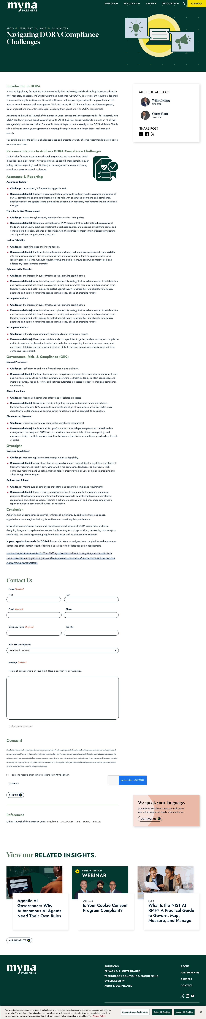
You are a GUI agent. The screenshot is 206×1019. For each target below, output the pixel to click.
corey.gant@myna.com (37, 558)
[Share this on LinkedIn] (141, 134)
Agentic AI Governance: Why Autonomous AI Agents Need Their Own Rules (39, 908)
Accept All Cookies (184, 1012)
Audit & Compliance (118, 986)
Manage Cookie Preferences (135, 1012)
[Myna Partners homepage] (22, 7)
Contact (186, 985)
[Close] (201, 1012)
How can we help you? (20, 644)
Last (68, 594)
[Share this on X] (153, 134)
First (11, 594)
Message (17, 662)
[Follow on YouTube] (193, 996)
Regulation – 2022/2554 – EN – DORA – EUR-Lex (74, 821)
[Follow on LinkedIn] (187, 996)
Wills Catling (49, 553)
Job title (69, 626)
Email (16, 609)
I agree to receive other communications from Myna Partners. (40, 774)
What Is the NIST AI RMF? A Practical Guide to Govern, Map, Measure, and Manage (171, 913)
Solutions (112, 966)
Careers (186, 979)
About (185, 966)
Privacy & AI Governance (122, 971)
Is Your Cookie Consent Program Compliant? (105, 908)
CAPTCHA (14, 783)
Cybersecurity (115, 981)
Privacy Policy (99, 1015)
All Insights (17, 940)
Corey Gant (160, 114)
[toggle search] (183, 3)
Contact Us (149, 819)
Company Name (21, 626)
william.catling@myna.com (85, 553)
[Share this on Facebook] (147, 134)
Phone (69, 609)
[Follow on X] (182, 996)
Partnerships (190, 972)
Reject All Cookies (162, 1012)
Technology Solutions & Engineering (131, 976)
